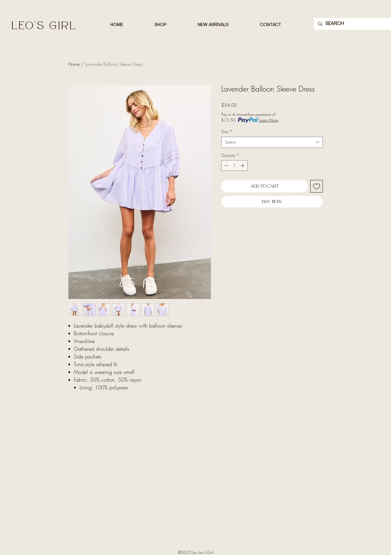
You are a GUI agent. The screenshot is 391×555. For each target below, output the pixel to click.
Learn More (268, 120)
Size (226, 131)
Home (74, 64)
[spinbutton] (234, 165)
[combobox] (272, 142)
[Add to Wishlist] (316, 186)
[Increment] (243, 165)
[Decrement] (225, 165)
